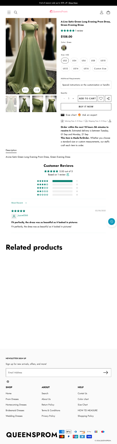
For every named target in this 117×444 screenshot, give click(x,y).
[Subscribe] (105, 372)
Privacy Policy (48, 416)
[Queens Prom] (58, 12)
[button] (108, 12)
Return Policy (48, 404)
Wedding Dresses (14, 416)
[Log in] (101, 12)
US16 (86, 68)
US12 (65, 68)
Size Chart (83, 404)
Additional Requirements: (71, 78)
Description (11, 150)
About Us (46, 399)
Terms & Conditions (51, 410)
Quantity (64, 93)
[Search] (15, 12)
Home (8, 393)
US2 (65, 60)
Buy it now (86, 106)
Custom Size (100, 68)
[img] (18, 211)
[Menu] (9, 12)
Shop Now (73, 2)
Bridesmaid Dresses (15, 410)
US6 (84, 60)
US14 (75, 68)
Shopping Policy (86, 416)
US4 (74, 60)
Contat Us (82, 393)
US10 (103, 60)
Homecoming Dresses (16, 404)
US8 (93, 60)
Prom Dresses (12, 399)
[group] (11, 104)
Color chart (83, 399)
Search (45, 393)
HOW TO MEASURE (88, 410)
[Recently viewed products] (111, 221)
